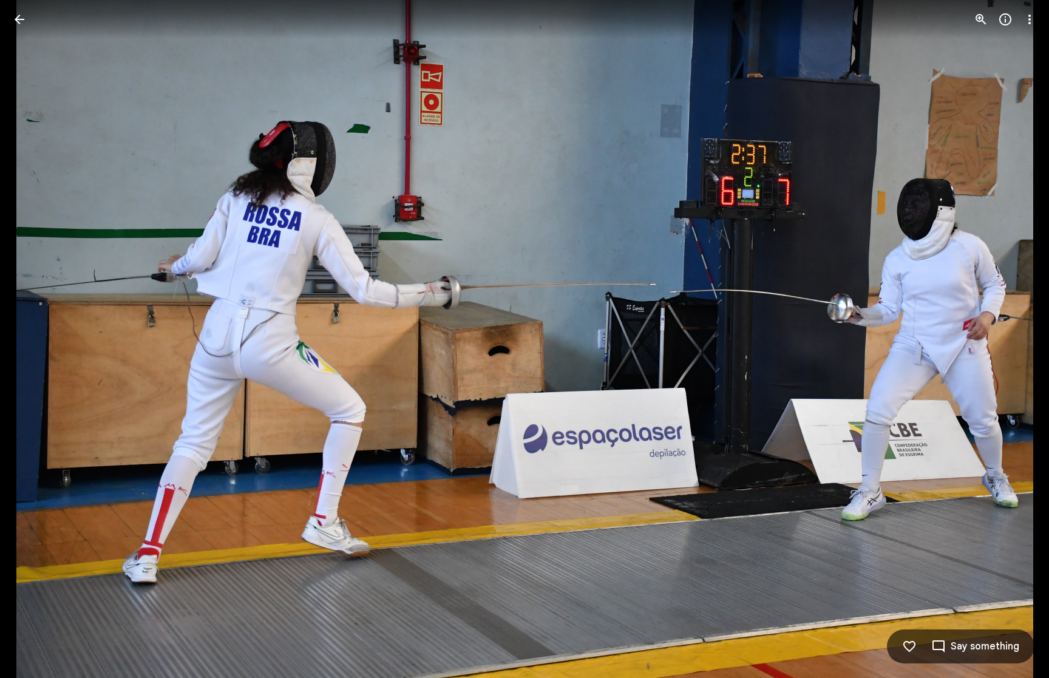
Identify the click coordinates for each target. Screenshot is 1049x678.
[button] (34, 339)
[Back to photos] (19, 19)
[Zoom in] (981, 19)
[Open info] (1005, 19)
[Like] (909, 646)
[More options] (1029, 19)
